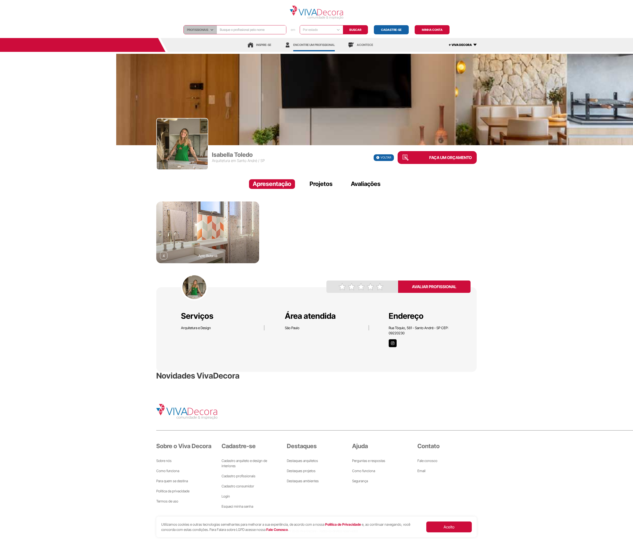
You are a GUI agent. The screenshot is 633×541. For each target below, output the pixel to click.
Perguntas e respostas (368, 461)
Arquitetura (221, 160)
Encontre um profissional (314, 45)
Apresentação (272, 183)
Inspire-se (263, 45)
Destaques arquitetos (302, 461)
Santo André (247, 160)
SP (262, 160)
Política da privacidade (172, 491)
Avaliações (366, 183)
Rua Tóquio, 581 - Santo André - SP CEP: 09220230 (418, 330)
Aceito (449, 526)
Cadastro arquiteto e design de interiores (244, 463)
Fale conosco (427, 461)
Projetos (321, 183)
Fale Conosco (277, 529)
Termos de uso (167, 501)
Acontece (365, 45)
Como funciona (167, 471)
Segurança (360, 481)
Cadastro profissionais (238, 476)
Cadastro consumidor (238, 486)
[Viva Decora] (316, 12)
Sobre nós (164, 461)
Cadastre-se (391, 30)
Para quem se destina (172, 481)
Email (421, 471)
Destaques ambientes (303, 481)
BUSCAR (355, 30)
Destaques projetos (301, 471)
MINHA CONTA (432, 30)
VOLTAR (386, 157)
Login (226, 496)
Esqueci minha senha (237, 506)
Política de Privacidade (343, 524)
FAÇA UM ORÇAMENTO (450, 157)
